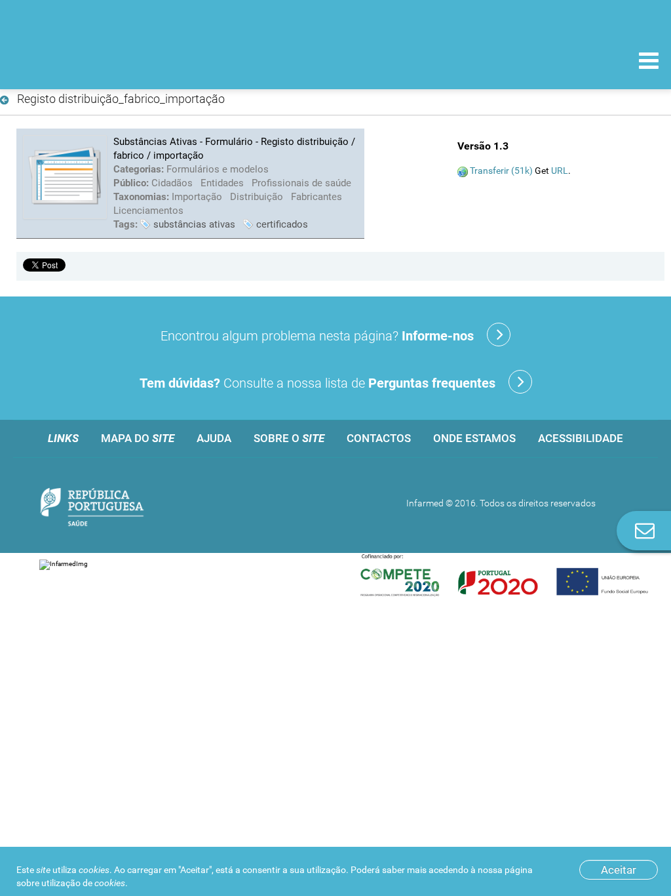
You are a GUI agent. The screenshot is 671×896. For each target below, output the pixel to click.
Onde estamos (474, 438)
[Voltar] (7, 100)
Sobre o (289, 438)
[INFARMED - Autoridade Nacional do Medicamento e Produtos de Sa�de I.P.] (100, 60)
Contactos (379, 438)
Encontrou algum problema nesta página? (317, 336)
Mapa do (137, 438)
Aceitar (618, 869)
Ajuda (214, 438)
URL (559, 170)
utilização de (83, 883)
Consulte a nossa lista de (317, 383)
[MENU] (649, 62)
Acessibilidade (580, 438)
